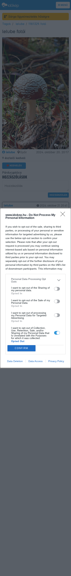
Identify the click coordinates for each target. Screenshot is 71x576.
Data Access (35, 361)
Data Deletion (15, 361)
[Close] (63, 215)
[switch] (57, 289)
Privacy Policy (56, 361)
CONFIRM (21, 348)
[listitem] (35, 280)
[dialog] (35, 288)
